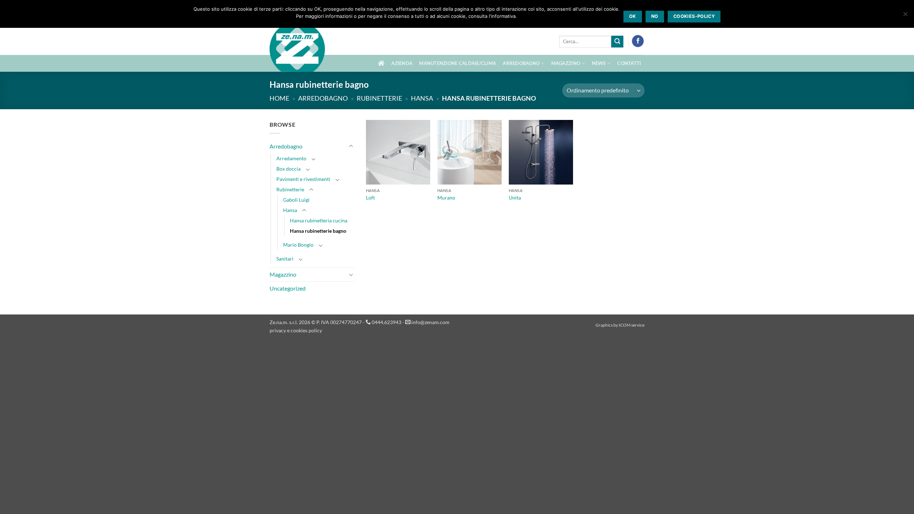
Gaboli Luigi (296, 200)
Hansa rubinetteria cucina (318, 220)
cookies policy (306, 330)
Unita (515, 198)
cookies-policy (694, 16)
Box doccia (288, 169)
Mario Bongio (298, 245)
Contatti (629, 63)
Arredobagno (521, 63)
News (599, 63)
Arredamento (291, 158)
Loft (370, 198)
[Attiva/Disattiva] (351, 146)
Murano (446, 198)
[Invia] (617, 42)
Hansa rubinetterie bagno (318, 231)
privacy (278, 330)
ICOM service (631, 325)
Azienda (401, 63)
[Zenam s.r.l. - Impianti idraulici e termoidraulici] (297, 53)
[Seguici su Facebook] (638, 41)
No (654, 16)
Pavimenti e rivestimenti (303, 179)
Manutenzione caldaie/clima (457, 63)
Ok (632, 16)
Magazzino (565, 63)
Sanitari (284, 259)
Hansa (422, 98)
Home (279, 98)
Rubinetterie (379, 98)
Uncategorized (288, 288)
